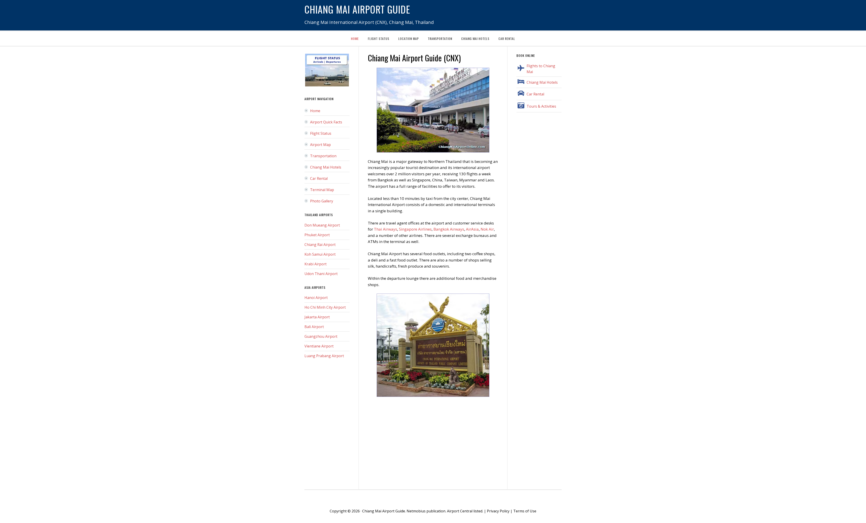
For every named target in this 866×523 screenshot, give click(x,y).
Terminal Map (322, 189)
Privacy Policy (498, 511)
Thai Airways (385, 229)
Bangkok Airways (448, 229)
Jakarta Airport (317, 317)
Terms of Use (524, 511)
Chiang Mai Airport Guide (357, 9)
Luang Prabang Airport (324, 355)
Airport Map (320, 144)
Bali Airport (314, 326)
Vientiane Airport (319, 346)
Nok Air (487, 229)
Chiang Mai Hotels (542, 82)
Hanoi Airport (316, 297)
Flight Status (320, 133)
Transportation (323, 155)
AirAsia (472, 229)
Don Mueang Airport (322, 225)
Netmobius (416, 511)
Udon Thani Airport (321, 273)
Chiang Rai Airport (320, 244)
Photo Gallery (321, 201)
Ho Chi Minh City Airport (325, 307)
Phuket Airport (317, 234)
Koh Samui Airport (320, 254)
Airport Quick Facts (326, 122)
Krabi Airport (315, 264)
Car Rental (535, 94)
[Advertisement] (433, 443)
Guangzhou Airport (320, 336)
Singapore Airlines (415, 229)
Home (315, 110)
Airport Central (459, 511)
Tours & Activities (541, 106)
